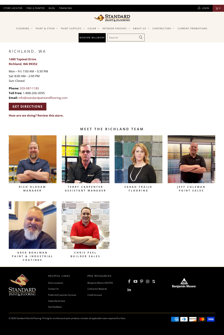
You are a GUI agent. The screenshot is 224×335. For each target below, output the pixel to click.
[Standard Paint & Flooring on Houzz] (153, 281)
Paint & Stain (45, 28)
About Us (140, 28)
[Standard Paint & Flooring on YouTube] (135, 281)
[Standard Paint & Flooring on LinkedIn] (129, 289)
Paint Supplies (71, 28)
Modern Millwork (92, 37)
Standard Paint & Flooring (28, 318)
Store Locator (13, 8)
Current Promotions (193, 28)
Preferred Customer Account (62, 294)
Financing (65, 8)
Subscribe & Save (56, 300)
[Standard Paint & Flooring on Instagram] (147, 281)
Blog (52, 8)
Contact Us (53, 288)
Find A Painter (35, 8)
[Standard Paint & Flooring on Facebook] (129, 281)
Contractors (162, 28)
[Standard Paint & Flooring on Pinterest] (141, 281)
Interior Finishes (114, 28)
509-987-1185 (29, 88)
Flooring (22, 28)
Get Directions (27, 106)
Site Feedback (55, 306)
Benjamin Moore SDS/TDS (100, 282)
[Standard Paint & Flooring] (112, 18)
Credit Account (95, 294)
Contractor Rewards (97, 288)
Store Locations (55, 282)
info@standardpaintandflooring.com (43, 98)
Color (92, 28)
